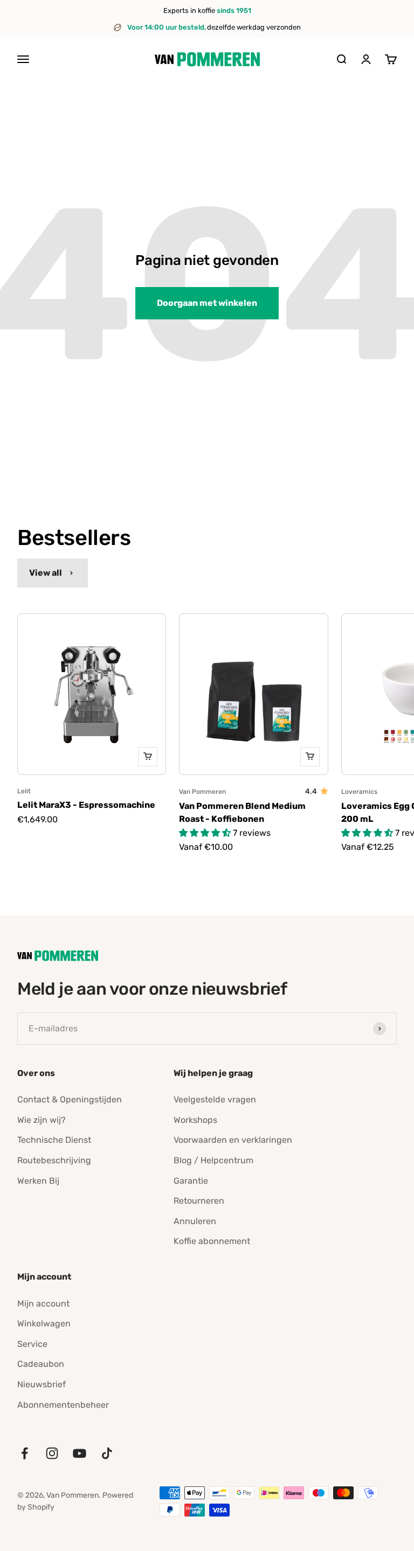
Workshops (195, 1120)
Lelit (24, 791)
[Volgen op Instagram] (52, 1453)
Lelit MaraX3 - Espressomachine (86, 805)
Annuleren (195, 1221)
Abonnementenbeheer (63, 1405)
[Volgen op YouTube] (79, 1453)
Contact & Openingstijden (69, 1099)
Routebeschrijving (54, 1160)
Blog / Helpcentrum (213, 1160)
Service (32, 1344)
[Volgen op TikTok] (107, 1453)
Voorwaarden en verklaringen (233, 1140)
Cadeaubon (40, 1364)
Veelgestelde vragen (215, 1099)
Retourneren (199, 1201)
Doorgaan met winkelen (207, 303)
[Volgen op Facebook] (24, 1453)
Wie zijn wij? (41, 1120)
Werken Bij (38, 1181)
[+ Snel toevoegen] (147, 756)
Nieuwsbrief (41, 1384)
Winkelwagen (44, 1323)
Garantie (191, 1181)
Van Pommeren (202, 791)
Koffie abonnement (212, 1241)
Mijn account (43, 1303)
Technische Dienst (54, 1140)
